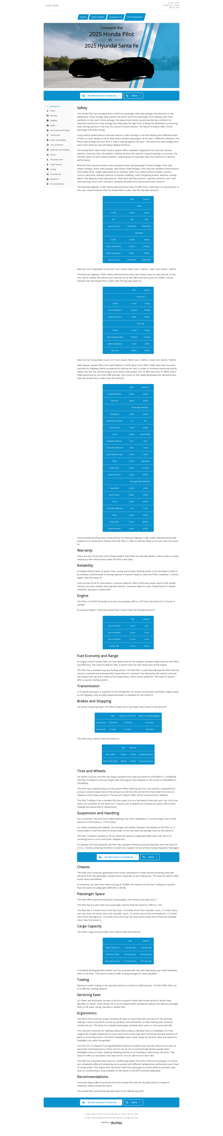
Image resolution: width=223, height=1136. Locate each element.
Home (83, 17)
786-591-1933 (174, 8)
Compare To (115, 17)
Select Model (98, 17)
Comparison (54, 107)
